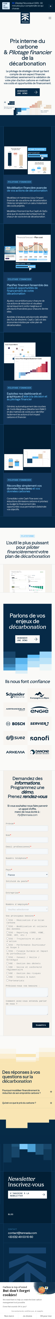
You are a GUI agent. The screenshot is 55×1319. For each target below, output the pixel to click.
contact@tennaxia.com (22, 1233)
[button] (50, 18)
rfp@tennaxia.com (27, 815)
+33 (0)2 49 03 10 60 (20, 1237)
